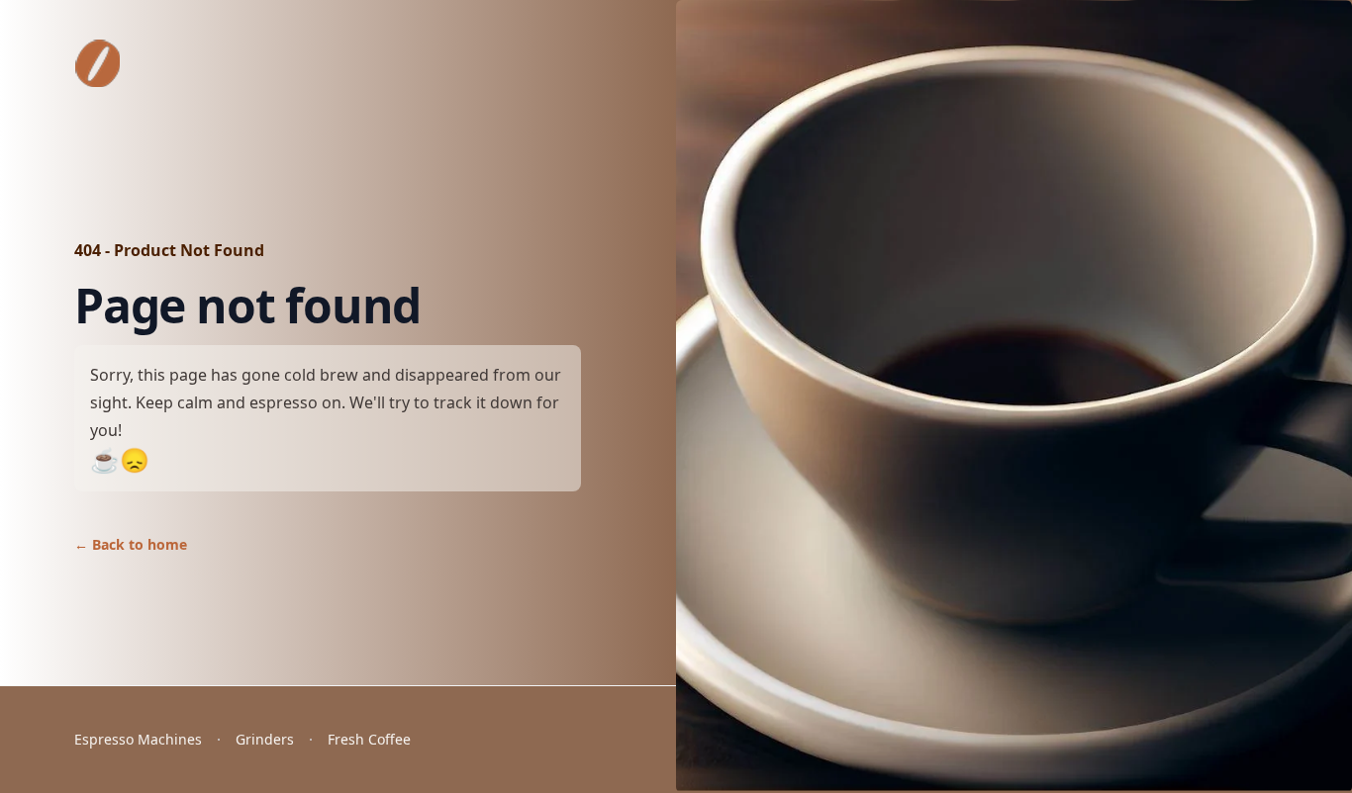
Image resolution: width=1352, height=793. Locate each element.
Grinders (265, 739)
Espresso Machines (138, 739)
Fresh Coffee (369, 739)
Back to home (130, 544)
